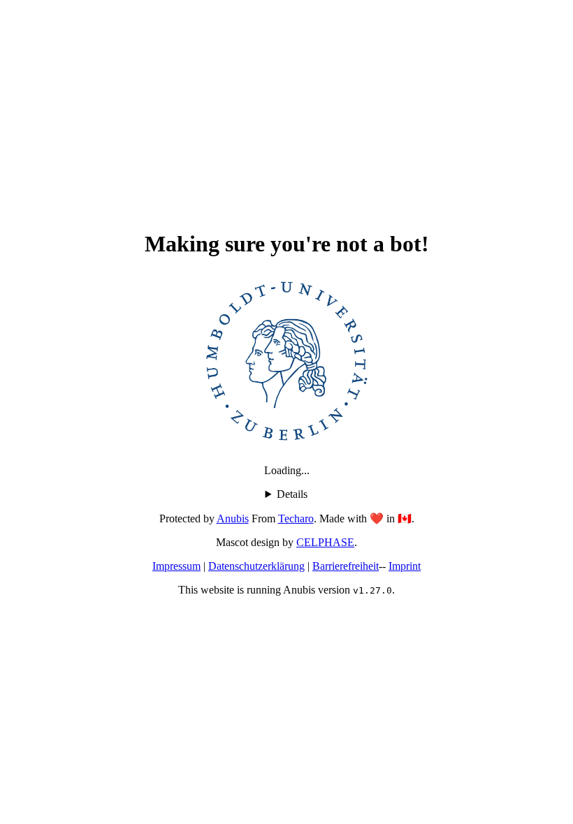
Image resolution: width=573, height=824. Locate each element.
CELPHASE (325, 542)
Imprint (405, 566)
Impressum (176, 566)
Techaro (296, 518)
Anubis (233, 518)
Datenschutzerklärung (256, 566)
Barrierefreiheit (345, 566)
